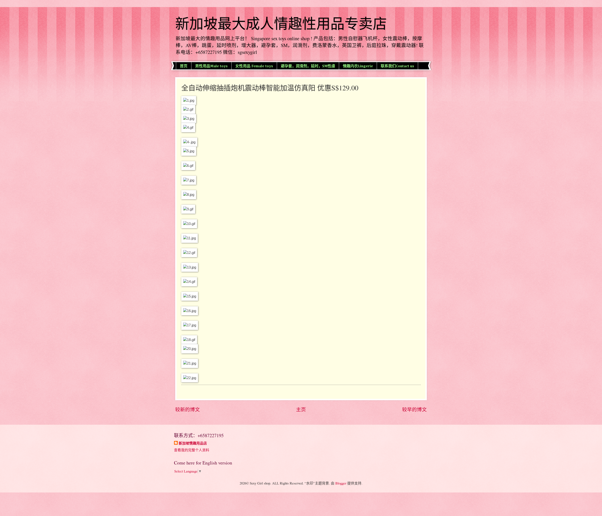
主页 (301, 409)
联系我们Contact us (397, 66)
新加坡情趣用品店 (193, 443)
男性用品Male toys (211, 66)
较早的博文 (414, 409)
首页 (183, 66)
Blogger (340, 483)
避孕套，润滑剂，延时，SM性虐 (308, 66)
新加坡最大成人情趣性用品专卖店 (281, 24)
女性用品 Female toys (254, 66)
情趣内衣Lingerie (358, 66)
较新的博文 (187, 409)
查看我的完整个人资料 (191, 450)
